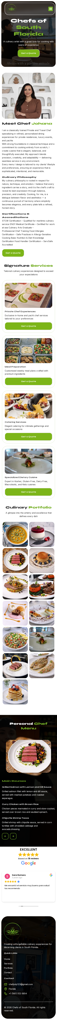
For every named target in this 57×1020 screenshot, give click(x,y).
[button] (50, 9)
